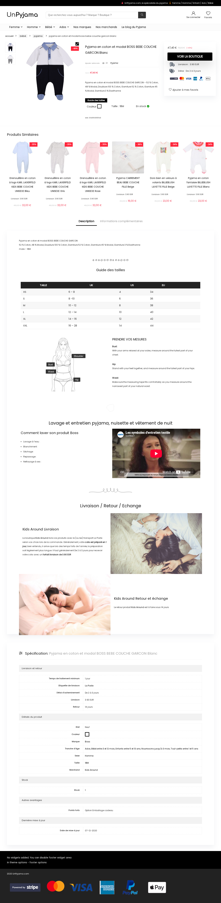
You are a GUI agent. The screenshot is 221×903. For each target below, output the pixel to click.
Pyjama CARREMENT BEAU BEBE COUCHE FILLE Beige (128, 182)
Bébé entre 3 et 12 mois (103, 748)
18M (87, 762)
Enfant (196, 3)
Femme (176, 3)
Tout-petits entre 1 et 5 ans (184, 748)
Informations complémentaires (121, 221)
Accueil (9, 36)
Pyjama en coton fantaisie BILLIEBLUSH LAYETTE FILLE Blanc (198, 182)
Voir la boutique (190, 56)
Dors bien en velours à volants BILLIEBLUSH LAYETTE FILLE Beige (163, 182)
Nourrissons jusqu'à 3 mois (155, 748)
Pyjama (38, 36)
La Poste (89, 685)
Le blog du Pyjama (134, 27)
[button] (77, 44)
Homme (186, 3)
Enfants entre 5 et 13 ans (128, 748)
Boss (74, 432)
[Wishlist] (208, 13)
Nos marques (82, 27)
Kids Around (32, 529)
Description (86, 221)
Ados (62, 27)
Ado (204, 3)
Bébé (210, 3)
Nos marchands (106, 27)
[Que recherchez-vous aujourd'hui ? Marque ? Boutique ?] (142, 15)
